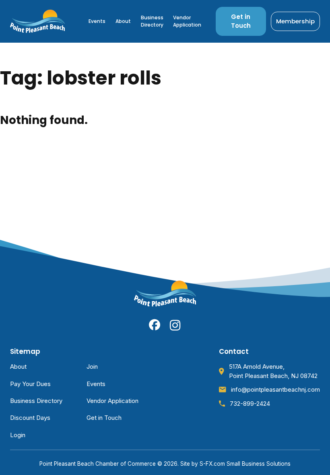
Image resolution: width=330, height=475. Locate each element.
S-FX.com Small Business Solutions (245, 464)
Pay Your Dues (30, 384)
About (123, 21)
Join (92, 366)
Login (17, 435)
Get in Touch (241, 21)
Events (97, 21)
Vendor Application (187, 21)
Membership (295, 21)
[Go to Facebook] (154, 325)
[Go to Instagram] (175, 325)
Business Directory (152, 21)
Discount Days (30, 417)
